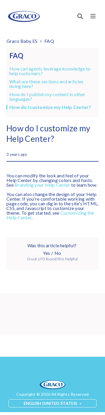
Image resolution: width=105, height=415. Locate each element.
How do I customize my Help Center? (50, 107)
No (58, 253)
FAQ (49, 41)
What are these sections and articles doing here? (46, 84)
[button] (93, 16)
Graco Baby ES (21, 41)
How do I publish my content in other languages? (47, 96)
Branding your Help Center (42, 185)
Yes (46, 253)
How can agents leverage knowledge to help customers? (49, 71)
